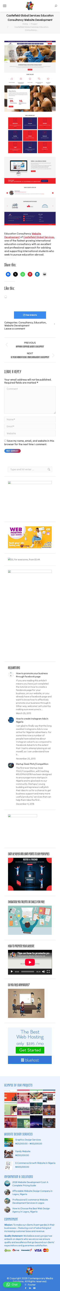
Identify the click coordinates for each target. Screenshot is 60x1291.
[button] (12, 1285)
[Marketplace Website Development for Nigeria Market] (36, 1096)
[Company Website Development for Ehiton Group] (36, 1109)
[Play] (11, 971)
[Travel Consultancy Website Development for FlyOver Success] (10, 1109)
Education (40, 322)
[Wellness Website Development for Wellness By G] (23, 1121)
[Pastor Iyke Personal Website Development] (36, 1121)
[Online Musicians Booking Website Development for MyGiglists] (10, 1096)
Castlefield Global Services (38, 237)
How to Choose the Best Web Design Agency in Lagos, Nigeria (31, 1210)
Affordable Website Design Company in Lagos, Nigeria (32, 1192)
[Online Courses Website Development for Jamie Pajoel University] (10, 1121)
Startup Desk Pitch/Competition (32, 763)
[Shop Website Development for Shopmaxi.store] (23, 1109)
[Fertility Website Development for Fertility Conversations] (49, 1121)
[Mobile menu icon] (4, 6)
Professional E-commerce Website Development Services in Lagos (30, 1201)
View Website (31, 315)
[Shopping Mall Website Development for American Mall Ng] (49, 1096)
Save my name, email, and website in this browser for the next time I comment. (29, 442)
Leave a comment (14, 328)
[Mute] (43, 971)
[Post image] (11, 674)
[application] (30, 962)
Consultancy (25, 322)
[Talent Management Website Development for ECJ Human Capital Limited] (49, 1109)
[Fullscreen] (48, 971)
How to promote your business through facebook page (32, 675)
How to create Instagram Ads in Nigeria (32, 720)
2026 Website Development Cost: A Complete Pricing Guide (30, 1184)
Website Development (16, 325)
